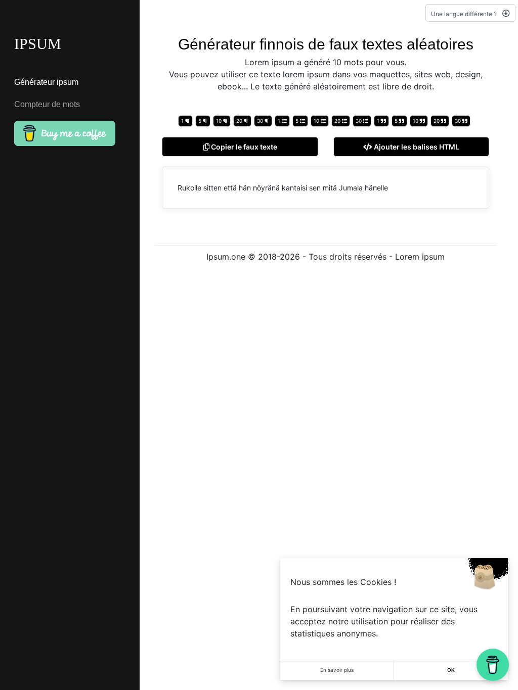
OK (451, 670)
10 (219, 121)
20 (240, 121)
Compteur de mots (47, 104)
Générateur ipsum (46, 82)
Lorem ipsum (420, 257)
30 (261, 121)
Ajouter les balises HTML (415, 146)
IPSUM (37, 43)
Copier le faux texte (243, 146)
